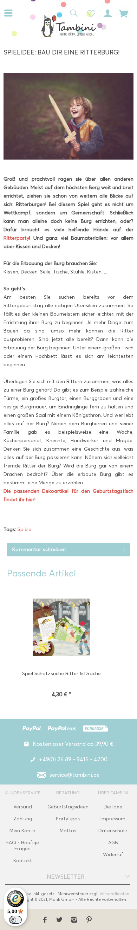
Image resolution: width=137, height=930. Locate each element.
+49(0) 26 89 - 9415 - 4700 (73, 759)
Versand (22, 807)
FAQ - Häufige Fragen (22, 846)
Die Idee (113, 807)
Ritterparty (16, 238)
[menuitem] (11, 12)
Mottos (68, 831)
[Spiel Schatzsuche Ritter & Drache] (61, 628)
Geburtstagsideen (68, 807)
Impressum (112, 819)
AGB (113, 843)
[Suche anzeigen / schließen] (72, 13)
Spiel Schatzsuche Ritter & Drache (61, 674)
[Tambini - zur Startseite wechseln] (68, 26)
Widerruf (113, 855)
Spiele (24, 529)
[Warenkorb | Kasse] (124, 13)
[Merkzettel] (89, 13)
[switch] (15, 920)
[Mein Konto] (106, 13)
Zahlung (22, 819)
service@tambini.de (75, 774)
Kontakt (22, 861)
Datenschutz (113, 831)
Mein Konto (22, 831)
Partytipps (68, 819)
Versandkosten (114, 893)
